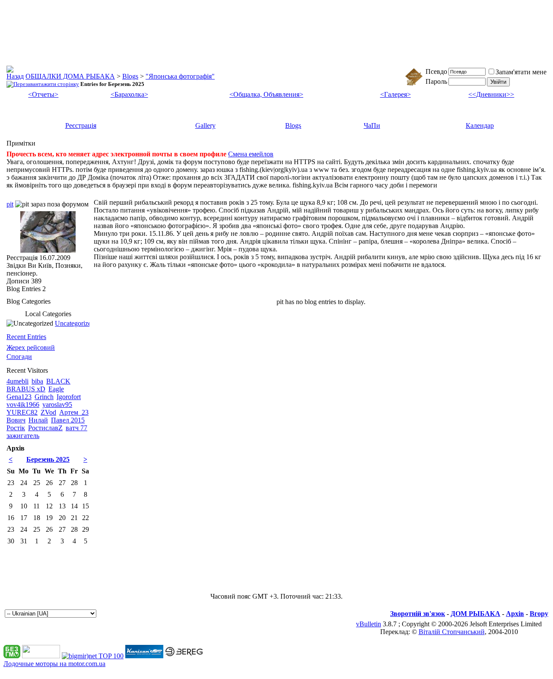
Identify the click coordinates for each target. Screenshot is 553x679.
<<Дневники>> (491, 94)
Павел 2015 (68, 420)
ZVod (48, 412)
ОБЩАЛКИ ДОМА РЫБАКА (70, 76)
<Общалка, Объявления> (266, 94)
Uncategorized (75, 323)
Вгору (539, 613)
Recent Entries (26, 336)
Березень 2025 (48, 459)
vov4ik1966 (22, 404)
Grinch (44, 396)
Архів (515, 613)
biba (37, 381)
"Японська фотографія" (180, 76)
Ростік (15, 428)
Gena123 (19, 396)
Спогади (19, 356)
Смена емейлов (250, 154)
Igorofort (69, 396)
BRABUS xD (25, 389)
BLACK (58, 381)
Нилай (38, 420)
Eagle (56, 389)
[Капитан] (144, 656)
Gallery (205, 125)
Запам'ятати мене (521, 72)
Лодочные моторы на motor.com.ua (54, 663)
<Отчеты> (43, 94)
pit (9, 204)
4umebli (17, 381)
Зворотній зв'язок (417, 613)
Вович (15, 420)
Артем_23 (74, 412)
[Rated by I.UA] (41, 656)
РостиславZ (45, 428)
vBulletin (368, 624)
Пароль (436, 81)
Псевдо (436, 71)
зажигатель (22, 435)
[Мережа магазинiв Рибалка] (184, 656)
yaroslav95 (57, 404)
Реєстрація (80, 125)
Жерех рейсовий (30, 347)
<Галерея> (395, 94)
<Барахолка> (129, 94)
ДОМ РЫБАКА (475, 613)
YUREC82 (22, 412)
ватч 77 (76, 428)
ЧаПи (372, 125)
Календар (480, 125)
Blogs (130, 76)
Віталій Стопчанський (452, 631)
